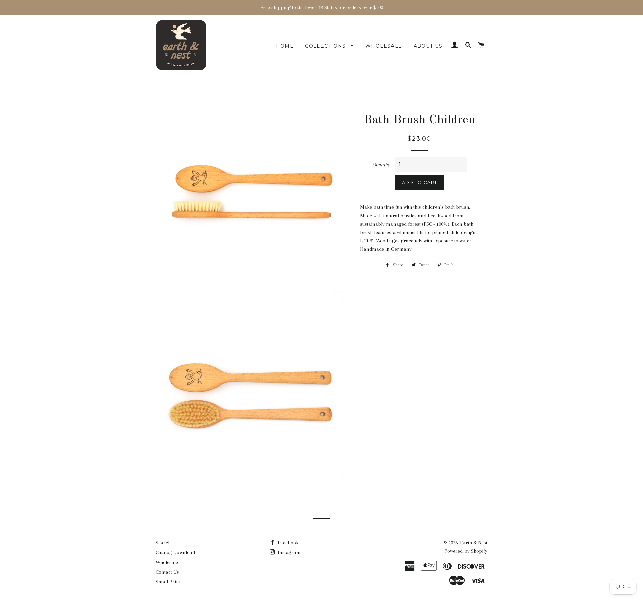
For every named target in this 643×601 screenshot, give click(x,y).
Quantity (381, 165)
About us (428, 46)
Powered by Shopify (465, 551)
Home (285, 46)
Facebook (287, 543)
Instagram (288, 552)
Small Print (168, 582)
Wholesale (383, 46)
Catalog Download (175, 552)
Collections (326, 46)
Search (163, 543)
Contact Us (167, 572)
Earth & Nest (473, 543)
